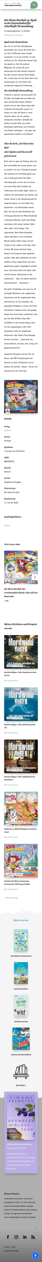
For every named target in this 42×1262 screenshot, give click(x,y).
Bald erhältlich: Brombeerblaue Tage (19, 1144)
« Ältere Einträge (11, 898)
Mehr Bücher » (21, 1085)
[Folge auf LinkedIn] (24, 1237)
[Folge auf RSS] (33, 1237)
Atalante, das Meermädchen (21, 1054)
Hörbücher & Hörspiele (13, 35)
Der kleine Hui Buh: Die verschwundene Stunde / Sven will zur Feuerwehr (21, 592)
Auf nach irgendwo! (21, 989)
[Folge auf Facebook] (8, 1237)
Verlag (7, 426)
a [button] (34, 5)
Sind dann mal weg (21, 1021)
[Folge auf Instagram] (16, 1237)
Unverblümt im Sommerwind (21, 956)
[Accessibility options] (35, 1255)
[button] (7, 577)
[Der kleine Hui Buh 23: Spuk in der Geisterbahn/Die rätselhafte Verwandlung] (21, 412)
